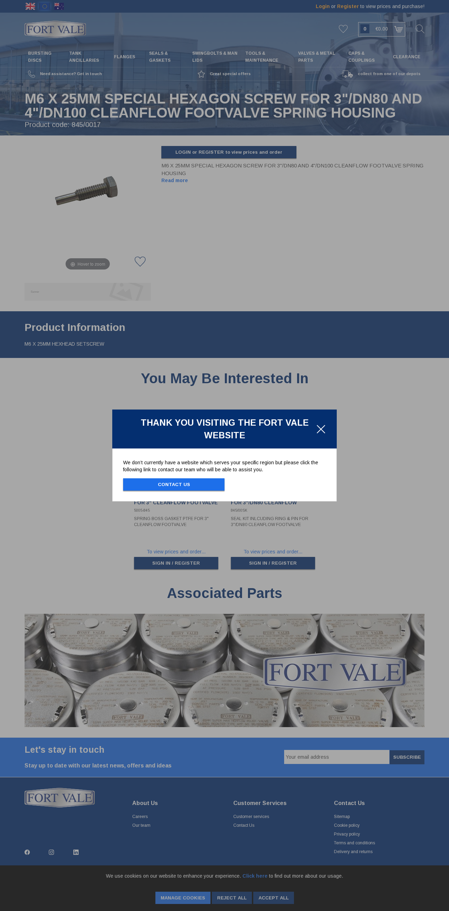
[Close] (321, 429)
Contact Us (174, 484)
